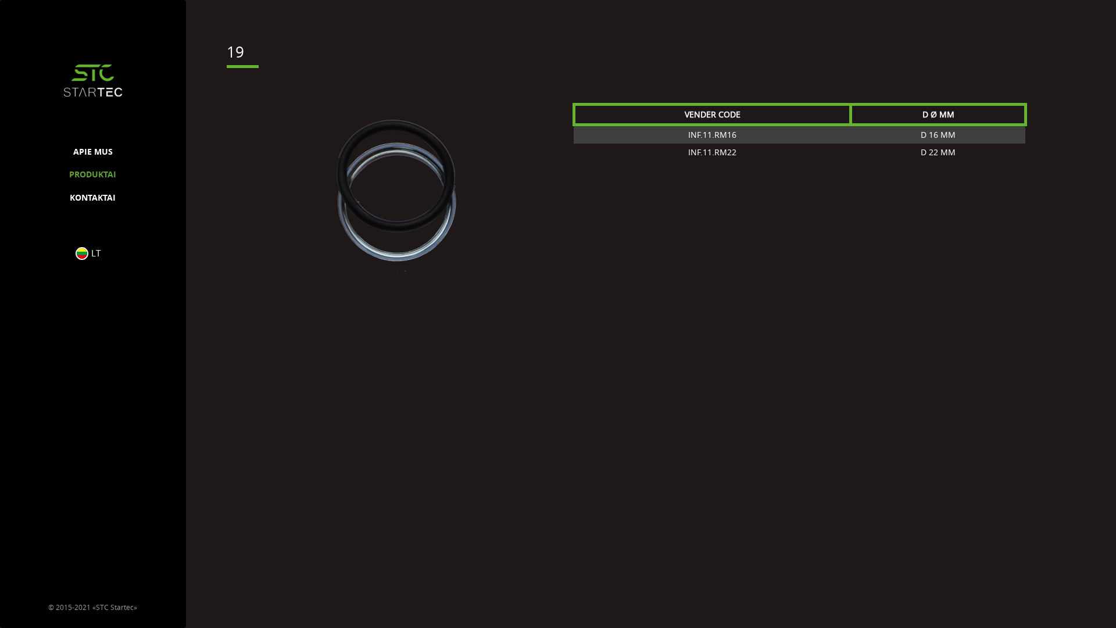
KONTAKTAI (93, 197)
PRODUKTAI (92, 174)
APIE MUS (93, 151)
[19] (395, 193)
